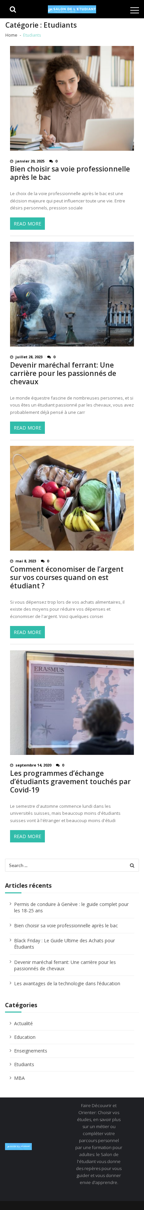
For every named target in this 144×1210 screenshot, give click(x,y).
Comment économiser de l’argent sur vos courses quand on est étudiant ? (67, 577)
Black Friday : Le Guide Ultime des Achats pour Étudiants (64, 943)
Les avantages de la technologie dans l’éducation (67, 983)
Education (24, 1037)
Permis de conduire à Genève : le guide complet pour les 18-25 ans (71, 907)
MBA (19, 1078)
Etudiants (24, 1064)
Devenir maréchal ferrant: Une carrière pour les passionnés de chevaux (63, 373)
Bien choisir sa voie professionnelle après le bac (70, 173)
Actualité (23, 1023)
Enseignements (30, 1051)
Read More (27, 223)
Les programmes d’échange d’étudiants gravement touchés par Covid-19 (70, 781)
